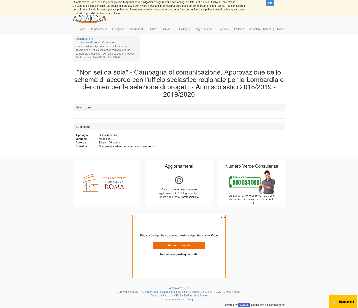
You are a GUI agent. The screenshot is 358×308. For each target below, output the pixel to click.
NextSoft (244, 305)
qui (126, 9)
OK (270, 3)
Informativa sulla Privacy (179, 299)
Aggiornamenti (84, 38)
